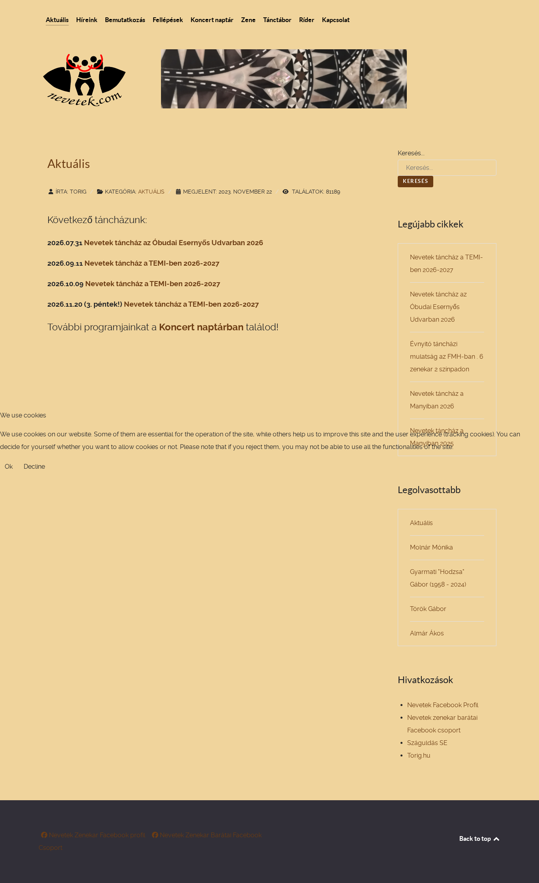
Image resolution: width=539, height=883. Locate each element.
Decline (34, 466)
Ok (9, 466)
